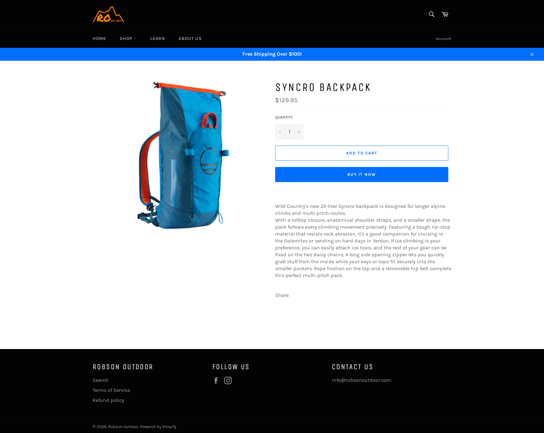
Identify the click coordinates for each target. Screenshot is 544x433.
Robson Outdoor (123, 426)
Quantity (284, 117)
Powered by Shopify (158, 426)
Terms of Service (111, 390)
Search (101, 380)
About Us (189, 38)
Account (443, 38)
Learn (157, 38)
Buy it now (362, 174)
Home (99, 38)
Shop (126, 38)
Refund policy (108, 400)
